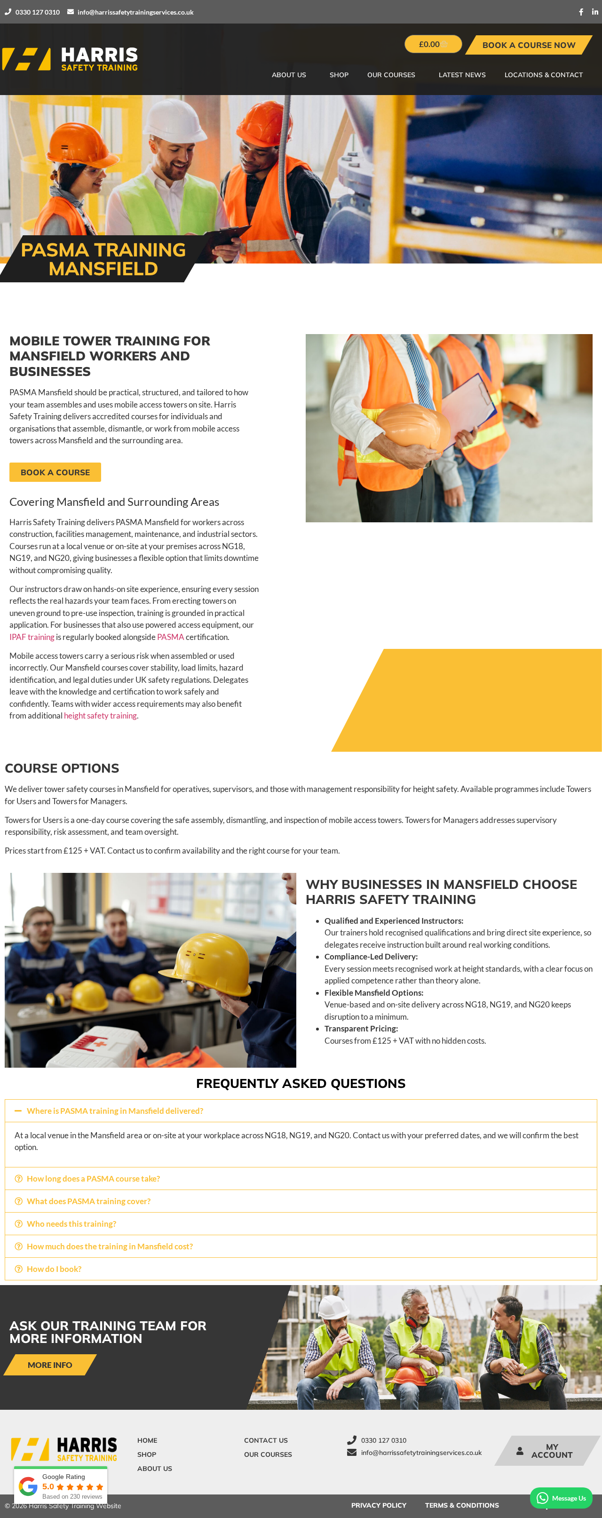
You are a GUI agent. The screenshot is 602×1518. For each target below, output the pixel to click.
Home (147, 1440)
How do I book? (54, 1269)
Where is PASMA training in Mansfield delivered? (115, 1111)
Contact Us (266, 1440)
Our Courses (391, 75)
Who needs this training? (71, 1224)
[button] (301, 1111)
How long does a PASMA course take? (93, 1178)
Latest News (462, 75)
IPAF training (32, 637)
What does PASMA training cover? (88, 1201)
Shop (339, 75)
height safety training (100, 715)
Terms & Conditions (462, 1505)
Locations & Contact (544, 75)
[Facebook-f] (581, 12)
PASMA (170, 637)
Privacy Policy (378, 1505)
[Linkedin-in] (595, 12)
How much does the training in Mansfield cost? (110, 1246)
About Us (289, 75)
